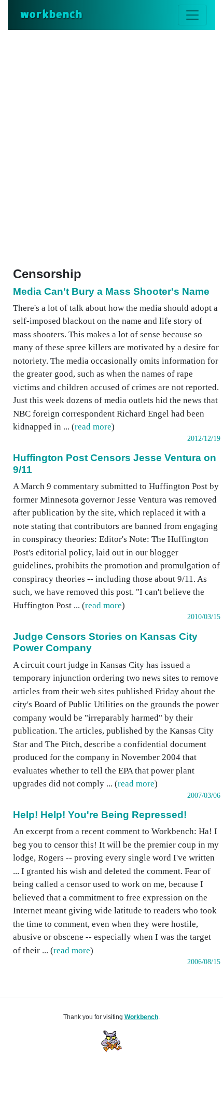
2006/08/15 (203, 962)
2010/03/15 (203, 617)
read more (93, 427)
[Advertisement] (111, 146)
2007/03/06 (203, 795)
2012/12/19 (203, 438)
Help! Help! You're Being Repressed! (100, 814)
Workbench (141, 1017)
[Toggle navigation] (192, 15)
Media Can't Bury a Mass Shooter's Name (111, 291)
